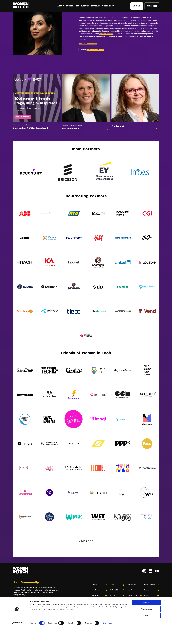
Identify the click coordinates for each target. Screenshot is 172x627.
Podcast (146, 595)
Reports (146, 590)
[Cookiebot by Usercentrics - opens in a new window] (17, 623)
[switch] (61, 623)
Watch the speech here (88, 44)
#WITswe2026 (114, 590)
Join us (136, 6)
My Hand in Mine (95, 49)
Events (69, 6)
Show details (107, 623)
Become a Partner (132, 595)
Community (96, 595)
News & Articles (149, 584)
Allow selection (146, 609)
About (60, 6)
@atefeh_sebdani (106, 34)
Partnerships (131, 584)
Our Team (95, 590)
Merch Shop (108, 6)
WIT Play (95, 6)
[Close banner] (165, 600)
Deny (146, 615)
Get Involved (82, 6)
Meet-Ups (130, 590)
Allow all (146, 602)
